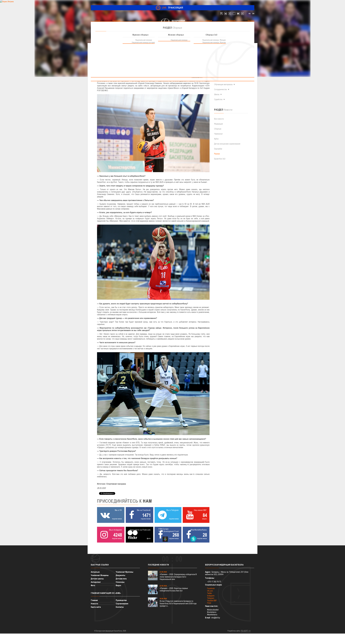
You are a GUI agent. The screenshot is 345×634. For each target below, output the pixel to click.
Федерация (218, 124)
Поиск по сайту (221, 13)
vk (225, 13)
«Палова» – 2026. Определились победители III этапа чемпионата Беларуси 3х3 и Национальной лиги (178, 576)
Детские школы (97, 578)
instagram (242, 13)
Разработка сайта (233, 631)
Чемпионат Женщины (100, 575)
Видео (118, 585)
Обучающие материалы (223, 84)
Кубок (216, 139)
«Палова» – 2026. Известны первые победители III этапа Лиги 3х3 (174, 589)
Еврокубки (218, 149)
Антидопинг (96, 582)
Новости (94, 603)
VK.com (210, 591)
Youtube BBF (212, 600)
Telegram (210, 598)
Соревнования (122, 603)
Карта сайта (96, 607)
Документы (120, 575)
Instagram (210, 595)
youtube (238, 13)
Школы (216, 94)
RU (250, 14)
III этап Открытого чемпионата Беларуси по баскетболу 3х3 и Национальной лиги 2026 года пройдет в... (178, 603)
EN (253, 14)
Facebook (211, 588)
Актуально (95, 572)
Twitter (209, 593)
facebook (230, 13)
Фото (93, 585)
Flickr (209, 603)
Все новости (219, 119)
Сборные (217, 129)
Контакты (120, 607)
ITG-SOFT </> (246, 631)
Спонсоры (120, 582)
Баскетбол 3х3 (219, 159)
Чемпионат (218, 134)
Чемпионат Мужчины (124, 572)
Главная (94, 600)
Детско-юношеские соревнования (227, 144)
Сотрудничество (220, 89)
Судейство (218, 99)
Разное (217, 154)
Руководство (121, 600)
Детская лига (121, 578)
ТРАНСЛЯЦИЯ (172, 7)
